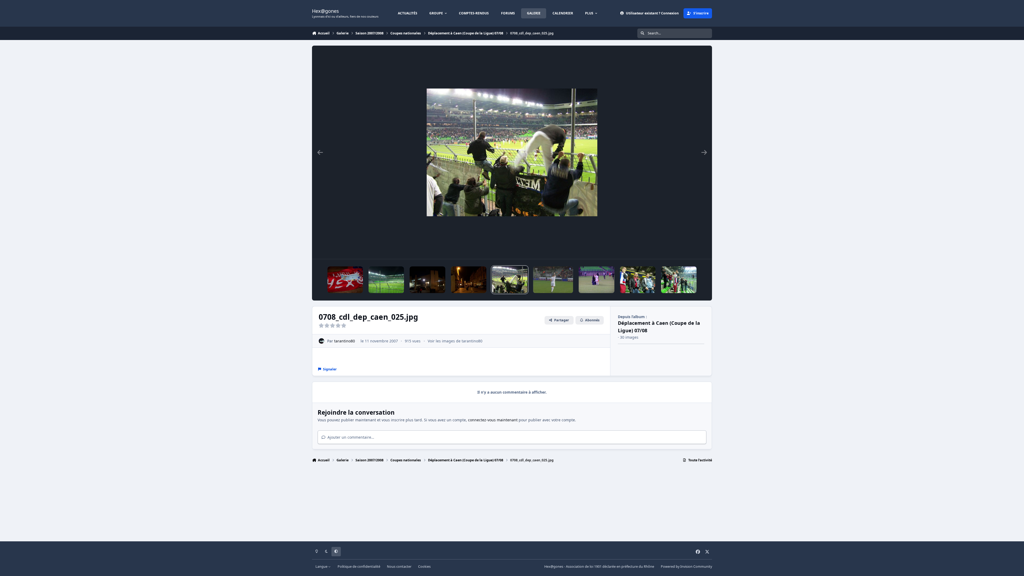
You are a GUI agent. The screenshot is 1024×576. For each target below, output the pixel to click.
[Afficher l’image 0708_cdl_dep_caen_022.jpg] (637, 279)
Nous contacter (399, 566)
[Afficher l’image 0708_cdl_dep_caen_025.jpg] (509, 279)
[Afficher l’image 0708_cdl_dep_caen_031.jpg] (345, 279)
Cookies (424, 566)
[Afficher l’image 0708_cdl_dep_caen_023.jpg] (679, 279)
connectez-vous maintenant (493, 419)
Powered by (686, 566)
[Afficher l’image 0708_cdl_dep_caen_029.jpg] (427, 279)
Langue (321, 566)
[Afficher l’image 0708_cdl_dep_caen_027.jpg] (596, 279)
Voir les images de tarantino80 (455, 340)
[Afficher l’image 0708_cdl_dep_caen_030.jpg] (468, 279)
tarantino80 (344, 340)
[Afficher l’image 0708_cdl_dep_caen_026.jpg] (553, 279)
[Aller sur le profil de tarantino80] (321, 341)
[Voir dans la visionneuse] (512, 152)
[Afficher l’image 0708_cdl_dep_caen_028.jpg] (386, 279)
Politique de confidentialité (359, 566)
